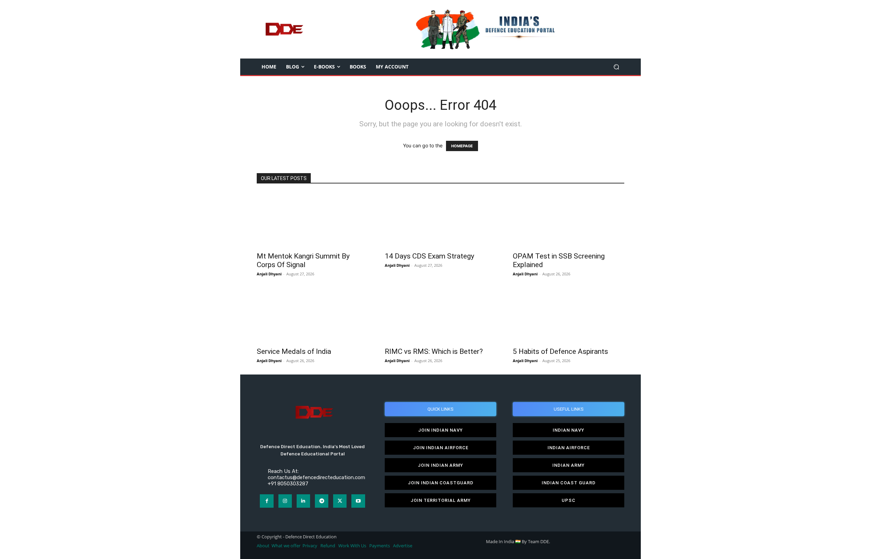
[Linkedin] (303, 501)
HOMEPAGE (462, 146)
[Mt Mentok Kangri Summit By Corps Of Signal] (312, 219)
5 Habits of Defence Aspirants (560, 351)
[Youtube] (358, 501)
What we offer (286, 546)
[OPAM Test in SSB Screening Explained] (568, 219)
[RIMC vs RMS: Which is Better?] (440, 315)
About (263, 546)
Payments (379, 546)
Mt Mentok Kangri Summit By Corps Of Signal (303, 260)
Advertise (402, 546)
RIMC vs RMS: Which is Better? (434, 351)
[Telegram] (321, 501)
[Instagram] (285, 501)
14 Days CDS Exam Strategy (429, 256)
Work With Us (352, 546)
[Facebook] (266, 501)
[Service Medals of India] (312, 315)
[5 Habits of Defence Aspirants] (568, 315)
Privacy (310, 546)
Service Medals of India (294, 351)
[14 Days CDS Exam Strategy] (440, 219)
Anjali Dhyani (269, 273)
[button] (616, 67)
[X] (340, 501)
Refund (327, 546)
